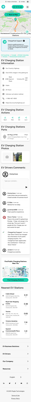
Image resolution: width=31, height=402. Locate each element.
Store (23, 1)
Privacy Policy (15, 398)
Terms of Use (16, 395)
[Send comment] (26, 187)
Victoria (4, 56)
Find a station (12, 1)
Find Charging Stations (15, 280)
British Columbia (23, 55)
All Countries (5, 55)
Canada (13, 55)
